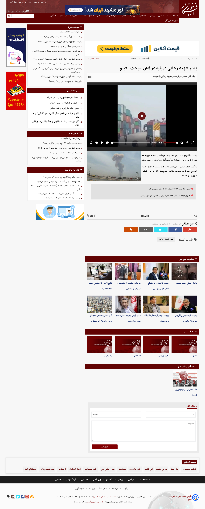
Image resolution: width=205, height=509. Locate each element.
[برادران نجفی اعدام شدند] (184, 271)
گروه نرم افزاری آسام (95, 502)
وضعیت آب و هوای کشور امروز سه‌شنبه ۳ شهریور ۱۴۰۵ (58, 194)
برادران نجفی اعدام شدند (186, 283)
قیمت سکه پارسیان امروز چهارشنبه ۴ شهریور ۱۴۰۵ (61, 76)
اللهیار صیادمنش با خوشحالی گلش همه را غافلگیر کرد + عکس (56, 115)
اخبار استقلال (75, 469)
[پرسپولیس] (99, 344)
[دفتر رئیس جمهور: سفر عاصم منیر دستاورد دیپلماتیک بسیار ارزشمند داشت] (128, 304)
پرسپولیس (108, 356)
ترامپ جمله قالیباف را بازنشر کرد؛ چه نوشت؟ (62, 198)
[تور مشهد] (102, 14)
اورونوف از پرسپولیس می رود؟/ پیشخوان (64, 81)
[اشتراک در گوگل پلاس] (190, 229)
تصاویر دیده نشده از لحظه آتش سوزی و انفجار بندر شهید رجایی (165, 195)
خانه (97, 59)
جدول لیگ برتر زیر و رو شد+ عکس (64, 108)
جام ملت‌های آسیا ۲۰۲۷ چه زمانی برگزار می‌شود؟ (62, 37)
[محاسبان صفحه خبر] (16, 66)
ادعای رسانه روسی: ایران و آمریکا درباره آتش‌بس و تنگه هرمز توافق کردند (57, 70)
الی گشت (148, 469)
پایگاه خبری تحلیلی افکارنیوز (104, 497)
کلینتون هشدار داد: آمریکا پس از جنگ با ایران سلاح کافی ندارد (55, 123)
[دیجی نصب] (16, 109)
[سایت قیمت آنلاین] (142, 48)
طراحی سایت (161, 469)
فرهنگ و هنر (71, 479)
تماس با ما (28, 2)
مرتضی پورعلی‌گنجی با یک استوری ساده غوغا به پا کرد (59, 64)
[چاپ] (95, 216)
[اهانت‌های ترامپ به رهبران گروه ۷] (185, 378)
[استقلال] (128, 344)
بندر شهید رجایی (166, 239)
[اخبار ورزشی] (156, 344)
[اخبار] (184, 344)
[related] (89, 77)
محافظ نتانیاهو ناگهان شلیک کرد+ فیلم (63, 98)
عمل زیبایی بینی (108, 469)
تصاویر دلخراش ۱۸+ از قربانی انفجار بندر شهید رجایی (169, 189)
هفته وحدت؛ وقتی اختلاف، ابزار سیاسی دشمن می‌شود (58, 181)
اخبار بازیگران (135, 469)
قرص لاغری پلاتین (47, 469)
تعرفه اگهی (13, 2)
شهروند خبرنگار (171, 20)
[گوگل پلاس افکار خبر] (27, 496)
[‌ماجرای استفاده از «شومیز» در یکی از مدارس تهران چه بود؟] (128, 271)
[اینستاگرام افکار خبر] (13, 496)
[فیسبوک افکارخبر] (23, 496)
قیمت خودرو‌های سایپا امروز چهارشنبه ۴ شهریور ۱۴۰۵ (59, 41)
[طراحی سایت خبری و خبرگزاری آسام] (195, 498)
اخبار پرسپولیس (90, 469)
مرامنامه (36, 2)
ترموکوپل (62, 469)
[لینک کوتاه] (88, 216)
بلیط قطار (122, 469)
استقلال (137, 356)
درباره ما (44, 2)
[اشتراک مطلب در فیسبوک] (175, 229)
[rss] (32, 496)
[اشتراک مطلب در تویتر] (161, 229)
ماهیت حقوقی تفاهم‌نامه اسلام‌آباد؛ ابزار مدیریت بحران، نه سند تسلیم (56, 187)
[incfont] (148, 216)
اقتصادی (109, 479)
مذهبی (58, 479)
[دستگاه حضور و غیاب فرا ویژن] (60, 219)
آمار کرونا (174, 469)
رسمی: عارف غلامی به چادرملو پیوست (65, 46)
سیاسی (131, 479)
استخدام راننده (30, 469)
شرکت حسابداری (189, 469)
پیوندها (21, 2)
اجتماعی (90, 59)
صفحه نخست (144, 479)
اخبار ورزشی (164, 356)
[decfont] (142, 216)
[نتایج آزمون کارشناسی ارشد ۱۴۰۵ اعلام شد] (99, 271)
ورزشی (120, 479)
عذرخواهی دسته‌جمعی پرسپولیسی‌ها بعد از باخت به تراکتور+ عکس (56, 53)
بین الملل (97, 479)
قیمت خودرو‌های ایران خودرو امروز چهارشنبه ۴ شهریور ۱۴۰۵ (57, 59)
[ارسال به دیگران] (91, 216)
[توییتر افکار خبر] (18, 496)
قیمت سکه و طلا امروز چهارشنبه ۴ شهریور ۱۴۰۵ (61, 177)
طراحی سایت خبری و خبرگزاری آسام (180, 498)
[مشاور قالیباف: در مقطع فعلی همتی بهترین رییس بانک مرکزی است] (156, 271)
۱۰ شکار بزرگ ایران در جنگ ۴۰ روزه (64, 103)
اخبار (195, 356)
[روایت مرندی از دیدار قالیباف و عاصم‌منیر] (156, 304)
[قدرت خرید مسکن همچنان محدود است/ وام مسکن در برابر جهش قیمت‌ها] (99, 304)
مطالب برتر (188, 332)
